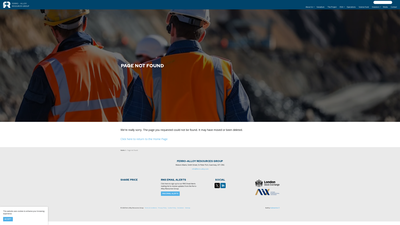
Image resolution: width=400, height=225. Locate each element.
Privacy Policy (162, 208)
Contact (394, 7)
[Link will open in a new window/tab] (217, 185)
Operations (351, 7)
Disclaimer (180, 208)
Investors (375, 7)
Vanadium (320, 7)
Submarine (274, 208)
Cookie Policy (172, 208)
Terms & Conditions (151, 208)
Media (385, 7)
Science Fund (364, 7)
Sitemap (187, 208)
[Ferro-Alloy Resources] (16, 5)
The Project (332, 7)
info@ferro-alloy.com (200, 169)
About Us (309, 7)
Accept (7, 219)
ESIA (341, 7)
